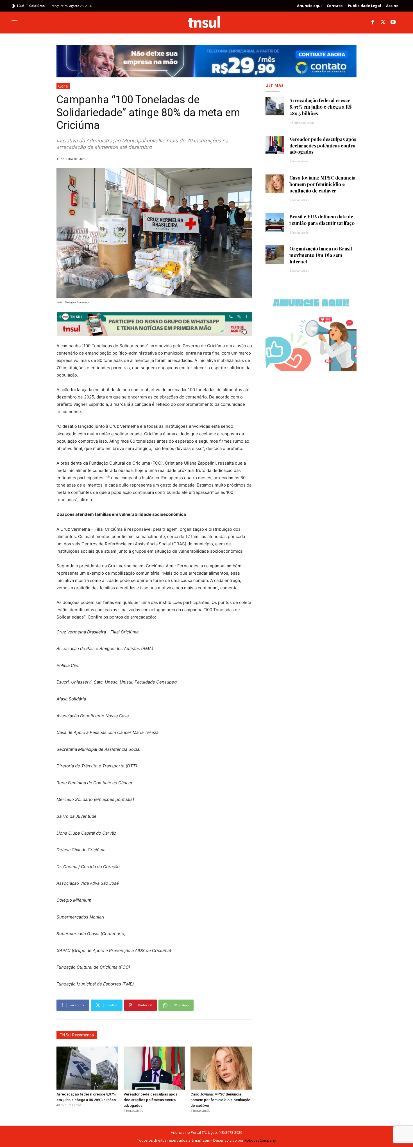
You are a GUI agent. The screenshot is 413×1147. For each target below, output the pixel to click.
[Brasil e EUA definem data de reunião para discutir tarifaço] (275, 222)
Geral (63, 86)
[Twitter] (383, 22)
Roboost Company (260, 1140)
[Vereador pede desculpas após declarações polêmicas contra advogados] (154, 1068)
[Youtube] (393, 22)
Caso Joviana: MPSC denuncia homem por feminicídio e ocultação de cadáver (220, 1100)
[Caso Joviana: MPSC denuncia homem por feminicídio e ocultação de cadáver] (221, 1068)
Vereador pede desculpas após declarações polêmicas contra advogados (150, 1100)
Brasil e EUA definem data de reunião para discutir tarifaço (322, 219)
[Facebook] (373, 22)
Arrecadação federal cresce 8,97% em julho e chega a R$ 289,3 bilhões (320, 106)
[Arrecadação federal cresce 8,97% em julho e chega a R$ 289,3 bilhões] (87, 1068)
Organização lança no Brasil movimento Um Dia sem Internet (320, 255)
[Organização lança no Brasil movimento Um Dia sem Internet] (275, 254)
